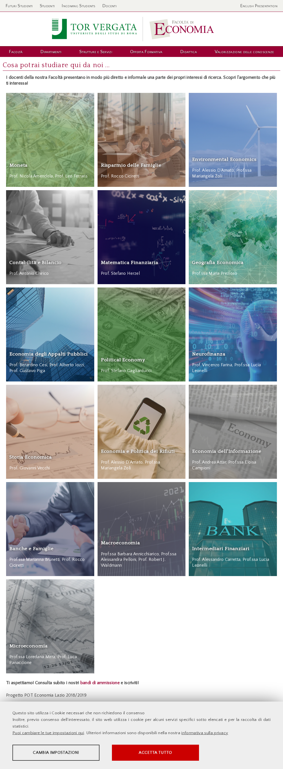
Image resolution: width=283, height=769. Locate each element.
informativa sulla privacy (204, 733)
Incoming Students (78, 5)
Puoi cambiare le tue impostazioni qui (48, 733)
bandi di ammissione (100, 682)
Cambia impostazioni (56, 752)
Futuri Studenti (19, 5)
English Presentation (258, 5)
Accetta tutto (155, 752)
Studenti (47, 5)
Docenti (109, 5)
